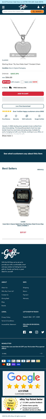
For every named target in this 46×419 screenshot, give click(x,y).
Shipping (26, 288)
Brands (4, 306)
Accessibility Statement (9, 324)
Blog (3, 302)
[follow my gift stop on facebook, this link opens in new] (24, 333)
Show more (6, 136)
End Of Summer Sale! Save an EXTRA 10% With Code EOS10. (22, 2)
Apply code (30, 82)
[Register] (41, 354)
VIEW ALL (40, 170)
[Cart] (43, 7)
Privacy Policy (6, 317)
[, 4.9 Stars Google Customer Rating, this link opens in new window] (23, 383)
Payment (25, 295)
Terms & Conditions (8, 321)
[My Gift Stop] (10, 249)
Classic (5, 60)
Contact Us (5, 295)
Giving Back (5, 298)
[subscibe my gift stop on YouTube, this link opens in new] (30, 333)
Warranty (26, 298)
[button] (23, 99)
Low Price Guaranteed (23, 106)
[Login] (38, 7)
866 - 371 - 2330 (34, 317)
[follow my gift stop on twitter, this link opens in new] (42, 333)
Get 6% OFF (20, 347)
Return (25, 291)
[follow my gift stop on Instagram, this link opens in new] (36, 333)
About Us (4, 288)
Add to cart (23, 94)
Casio (23, 222)
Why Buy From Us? (8, 291)
